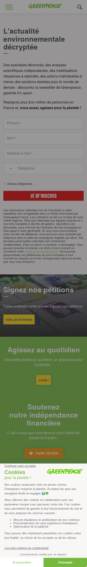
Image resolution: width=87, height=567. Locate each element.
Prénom (14, 123)
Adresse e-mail (19, 153)
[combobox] (8, 168)
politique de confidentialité (41, 251)
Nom (11, 138)
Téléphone (25, 168)
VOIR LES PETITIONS (19, 320)
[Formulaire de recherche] (80, 7)
